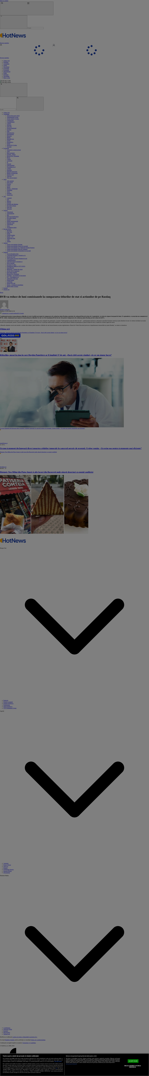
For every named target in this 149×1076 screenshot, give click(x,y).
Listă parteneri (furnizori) (71, 1063)
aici (56, 1068)
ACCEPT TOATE (133, 1061)
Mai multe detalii (58, 1061)
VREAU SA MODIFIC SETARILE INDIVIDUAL (132, 1066)
